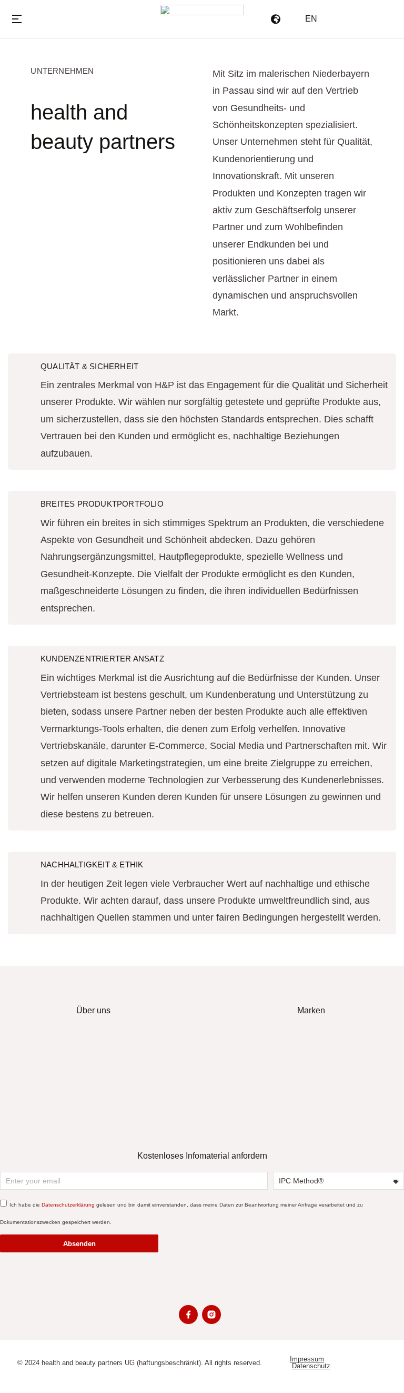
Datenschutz (311, 1366)
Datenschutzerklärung (68, 1205)
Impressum (307, 1359)
